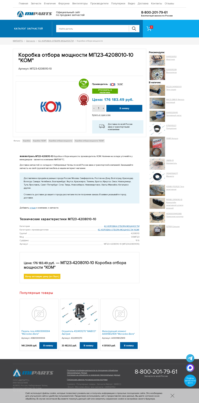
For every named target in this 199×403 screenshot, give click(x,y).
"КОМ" (120, 84)
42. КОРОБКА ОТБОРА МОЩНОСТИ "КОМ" (118, 229)
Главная (23, 3)
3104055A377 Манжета (172, 174)
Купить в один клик (101, 115)
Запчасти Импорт (104, 384)
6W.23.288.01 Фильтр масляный (175, 101)
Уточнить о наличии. (105, 91)
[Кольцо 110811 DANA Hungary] (157, 146)
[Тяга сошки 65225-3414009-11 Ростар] (157, 90)
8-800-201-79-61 (154, 12)
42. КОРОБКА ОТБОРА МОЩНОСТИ (121, 226)
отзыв (33, 207)
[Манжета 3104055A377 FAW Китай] (157, 177)
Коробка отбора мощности (60, 141)
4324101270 (76, 338)
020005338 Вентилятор (171, 71)
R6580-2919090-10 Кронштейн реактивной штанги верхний (174, 203)
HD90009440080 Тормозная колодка (174, 215)
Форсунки (63, 3)
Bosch (71, 387)
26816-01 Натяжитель (171, 161)
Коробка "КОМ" (39, 141)
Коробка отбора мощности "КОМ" (89, 141)
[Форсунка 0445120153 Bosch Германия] (157, 60)
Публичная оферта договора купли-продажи (87, 379)
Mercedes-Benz (82, 387)
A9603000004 (38, 338)
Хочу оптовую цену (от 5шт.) (42, 276)
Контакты (156, 3)
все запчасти (97, 387)
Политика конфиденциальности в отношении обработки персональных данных (92, 371)
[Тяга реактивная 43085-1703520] (157, 190)
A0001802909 (118, 338)
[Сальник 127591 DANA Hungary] (157, 230)
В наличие (50, 3)
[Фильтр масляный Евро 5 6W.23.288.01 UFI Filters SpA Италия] (157, 103)
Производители (99, 3)
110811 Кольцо (172, 138)
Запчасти (36, 3)
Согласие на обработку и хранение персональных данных (93, 375)
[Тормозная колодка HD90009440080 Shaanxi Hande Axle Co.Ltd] (157, 217)
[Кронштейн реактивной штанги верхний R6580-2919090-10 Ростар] (157, 203)
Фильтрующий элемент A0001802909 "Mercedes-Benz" (118, 332)
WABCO (117, 384)
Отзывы (169, 3)
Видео (131, 3)
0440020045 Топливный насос (174, 114)
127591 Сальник (173, 226)
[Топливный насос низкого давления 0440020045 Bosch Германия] (157, 116)
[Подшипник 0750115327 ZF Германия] (157, 129)
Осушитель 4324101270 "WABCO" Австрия (79, 332)
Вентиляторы (80, 3)
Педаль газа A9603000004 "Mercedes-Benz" (35, 332)
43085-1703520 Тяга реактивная (175, 188)
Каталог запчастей (28, 28)
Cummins (71, 384)
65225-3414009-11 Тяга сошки (174, 88)
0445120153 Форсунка (171, 58)
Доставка (143, 3)
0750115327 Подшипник (171, 127)
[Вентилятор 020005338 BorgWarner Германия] (157, 73)
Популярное (118, 3)
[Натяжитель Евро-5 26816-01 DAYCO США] (157, 164)
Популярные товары (85, 384)
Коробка (26, 141)
